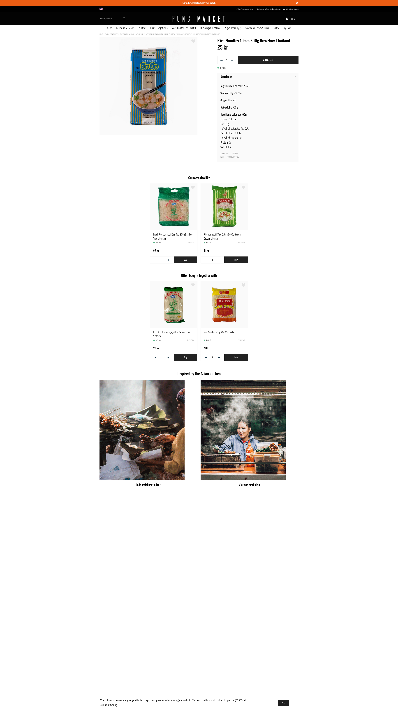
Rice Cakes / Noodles (183, 34)
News (109, 28)
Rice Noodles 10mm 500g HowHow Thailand (206, 34)
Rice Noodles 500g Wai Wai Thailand (220, 332)
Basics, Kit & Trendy (125, 28)
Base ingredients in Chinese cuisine (157, 34)
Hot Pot (173, 34)
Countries (142, 28)
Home (101, 34)
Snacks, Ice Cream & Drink (257, 28)
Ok (283, 702)
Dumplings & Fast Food (210, 28)
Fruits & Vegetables (159, 28)
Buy (185, 260)
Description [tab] (226, 76)
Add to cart (268, 60)
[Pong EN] (103, 9)
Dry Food (287, 28)
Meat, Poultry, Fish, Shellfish (184, 28)
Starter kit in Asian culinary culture (131, 34)
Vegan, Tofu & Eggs (232, 28)
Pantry (276, 28)
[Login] (287, 18)
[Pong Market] (199, 19)
